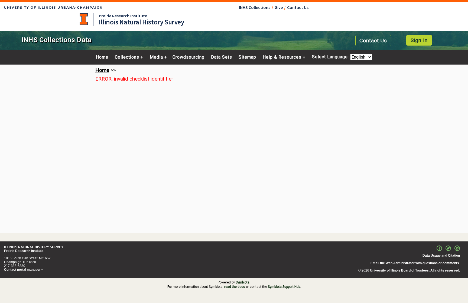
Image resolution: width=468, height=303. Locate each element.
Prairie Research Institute (123, 15)
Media (156, 57)
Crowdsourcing (188, 57)
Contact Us (297, 7)
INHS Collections (254, 7)
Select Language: (331, 57)
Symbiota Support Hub (284, 287)
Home (102, 57)
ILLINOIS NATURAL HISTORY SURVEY (33, 247)
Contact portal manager (22, 270)
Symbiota (242, 282)
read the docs (234, 287)
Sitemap (247, 57)
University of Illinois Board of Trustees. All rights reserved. (415, 270)
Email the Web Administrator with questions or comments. (415, 263)
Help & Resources (282, 57)
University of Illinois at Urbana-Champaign (84, 19)
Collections (127, 57)
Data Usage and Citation (441, 255)
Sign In (419, 40)
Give (279, 7)
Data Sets (221, 57)
